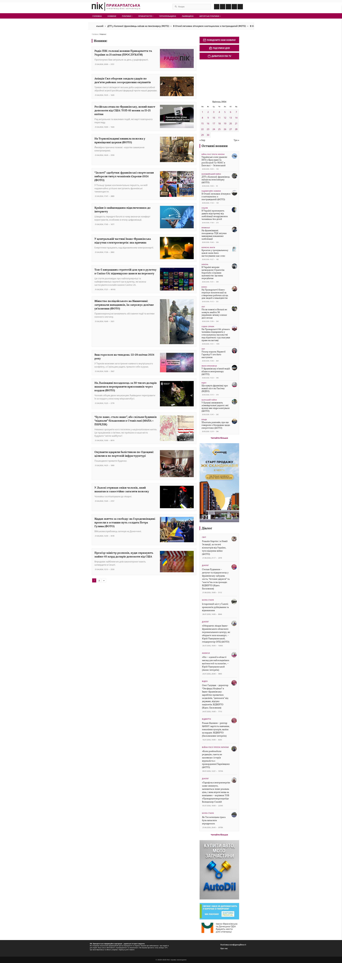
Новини (112, 16)
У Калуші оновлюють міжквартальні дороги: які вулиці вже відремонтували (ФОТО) (216, 406)
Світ (203, 307)
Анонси (206, 653)
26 (225, 129)
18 (219, 123)
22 (202, 129)
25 (219, 129)
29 (202, 134)
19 (225, 123)
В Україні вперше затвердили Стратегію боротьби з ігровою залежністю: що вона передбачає (213, 273)
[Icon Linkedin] (228, 6)
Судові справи (208, 326)
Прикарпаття (145, 16)
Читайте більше (219, 438)
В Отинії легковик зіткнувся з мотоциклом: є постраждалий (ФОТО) (176, 26)
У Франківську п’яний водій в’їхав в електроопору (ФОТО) (216, 371)
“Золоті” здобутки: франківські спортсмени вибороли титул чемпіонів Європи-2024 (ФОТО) (124, 176)
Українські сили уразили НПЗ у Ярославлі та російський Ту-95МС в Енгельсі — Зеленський (214, 161)
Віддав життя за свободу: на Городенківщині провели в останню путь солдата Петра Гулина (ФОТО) (124, 522)
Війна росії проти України (213, 154)
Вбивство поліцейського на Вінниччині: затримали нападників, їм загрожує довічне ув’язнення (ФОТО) (124, 304)
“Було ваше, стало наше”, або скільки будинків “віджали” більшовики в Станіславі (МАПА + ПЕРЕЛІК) (125, 420)
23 (208, 129)
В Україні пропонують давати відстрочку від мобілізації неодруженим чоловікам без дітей (215, 214)
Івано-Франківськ (209, 366)
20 (230, 123)
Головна (97, 16)
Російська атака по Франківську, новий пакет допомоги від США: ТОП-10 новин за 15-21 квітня (124, 110)
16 (208, 123)
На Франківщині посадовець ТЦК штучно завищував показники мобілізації (214, 234)
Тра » (236, 140)
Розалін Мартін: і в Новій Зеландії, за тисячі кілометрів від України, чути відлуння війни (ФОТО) (215, 547)
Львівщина (187, 16)
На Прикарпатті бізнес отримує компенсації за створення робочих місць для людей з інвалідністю (215, 293)
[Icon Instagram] (222, 6)
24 (214, 129)
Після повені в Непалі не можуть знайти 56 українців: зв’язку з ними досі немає (214, 313)
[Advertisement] (220, 79)
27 (230, 129)
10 (214, 117)
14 (236, 117)
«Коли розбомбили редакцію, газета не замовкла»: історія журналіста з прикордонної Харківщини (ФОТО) (216, 759)
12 (225, 117)
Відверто (206, 719)
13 (230, 117)
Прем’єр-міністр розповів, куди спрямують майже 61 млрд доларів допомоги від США (123, 554)
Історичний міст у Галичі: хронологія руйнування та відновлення (215, 607)
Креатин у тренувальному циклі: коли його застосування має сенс (215, 253)
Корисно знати (208, 247)
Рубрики (126, 16)
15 (202, 123)
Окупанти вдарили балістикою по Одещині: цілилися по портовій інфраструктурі (124, 453)
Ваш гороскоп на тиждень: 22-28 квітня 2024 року (124, 356)
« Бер (202, 140)
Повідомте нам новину (221, 40)
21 (236, 123)
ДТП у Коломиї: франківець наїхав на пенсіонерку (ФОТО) (105, 26)
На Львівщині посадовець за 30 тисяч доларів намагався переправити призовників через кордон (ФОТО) (125, 386)
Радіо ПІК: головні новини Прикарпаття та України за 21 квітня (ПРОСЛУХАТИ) (123, 52)
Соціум (205, 208)
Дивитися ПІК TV (221, 56)
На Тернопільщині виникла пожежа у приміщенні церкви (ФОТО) (119, 140)
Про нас (224, 948)
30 (208, 134)
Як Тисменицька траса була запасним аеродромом (214, 820)
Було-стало (208, 600)
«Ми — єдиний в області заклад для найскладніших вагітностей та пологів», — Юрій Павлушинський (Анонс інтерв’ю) (215, 663)
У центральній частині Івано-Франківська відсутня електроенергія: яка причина (122, 240)
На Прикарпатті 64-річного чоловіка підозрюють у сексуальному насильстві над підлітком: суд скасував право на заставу (216, 335)
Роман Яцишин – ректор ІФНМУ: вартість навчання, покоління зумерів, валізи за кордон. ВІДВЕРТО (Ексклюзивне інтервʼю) (216, 729)
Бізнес (204, 287)
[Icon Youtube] (240, 6)
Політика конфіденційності (233, 944)
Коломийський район (211, 174)
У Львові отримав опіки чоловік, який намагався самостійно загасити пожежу (121, 489)
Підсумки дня (221, 48)
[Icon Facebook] (216, 6)
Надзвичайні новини (211, 191)
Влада (204, 419)
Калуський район (209, 400)
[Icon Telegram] (234, 6)
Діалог (207, 528)
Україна (205, 264)
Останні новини (215, 146)
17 (214, 123)
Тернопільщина (167, 16)
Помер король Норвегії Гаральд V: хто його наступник (214, 354)
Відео (204, 383)
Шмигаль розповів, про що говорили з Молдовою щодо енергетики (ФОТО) (216, 425)
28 (236, 129)
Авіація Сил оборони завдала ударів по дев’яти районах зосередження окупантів (122, 80)
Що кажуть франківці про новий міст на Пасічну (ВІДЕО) (215, 388)
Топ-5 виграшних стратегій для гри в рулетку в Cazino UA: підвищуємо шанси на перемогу (125, 271)
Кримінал (206, 228)
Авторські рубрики (209, 16)
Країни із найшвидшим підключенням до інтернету (122, 209)
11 (219, 117)
